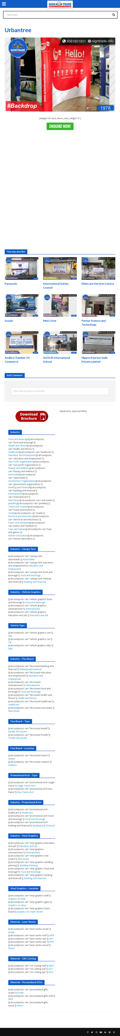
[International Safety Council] (60, 268)
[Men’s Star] (60, 305)
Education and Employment (22, 455)
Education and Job (39, 615)
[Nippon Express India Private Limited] (98, 342)
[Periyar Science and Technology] (98, 305)
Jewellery (12, 503)
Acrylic (11, 932)
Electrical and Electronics (20, 516)
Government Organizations (22, 480)
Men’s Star (49, 320)
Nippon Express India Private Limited (95, 359)
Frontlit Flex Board (17, 737)
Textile (11, 513)
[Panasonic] (21, 268)
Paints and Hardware (18, 522)
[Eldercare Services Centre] (98, 268)
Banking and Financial (19, 487)
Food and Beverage (18, 439)
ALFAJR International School (56, 359)
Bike (10, 648)
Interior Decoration (18, 535)
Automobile (14, 474)
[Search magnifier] (114, 15)
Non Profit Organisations (21, 461)
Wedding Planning (29, 865)
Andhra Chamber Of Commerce (17, 359)
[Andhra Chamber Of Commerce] (21, 342)
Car (10, 642)
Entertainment (15, 493)
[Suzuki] (21, 305)
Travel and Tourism (18, 506)
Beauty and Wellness (18, 468)
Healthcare (13, 452)
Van (10, 635)
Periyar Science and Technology (94, 322)
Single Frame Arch (26, 785)
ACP (51, 938)
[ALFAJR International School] (60, 342)
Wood (11, 948)
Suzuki (9, 320)
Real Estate (14, 500)
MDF (52, 935)
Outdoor (12, 764)
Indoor (11, 758)
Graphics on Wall (16, 898)
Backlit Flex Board (17, 731)
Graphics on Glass (17, 905)
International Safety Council (56, 285)
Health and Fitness (17, 445)
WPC (52, 941)
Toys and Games (16, 529)
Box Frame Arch (25, 792)
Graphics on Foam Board (30, 911)
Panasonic (11, 283)
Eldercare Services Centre (98, 283)
